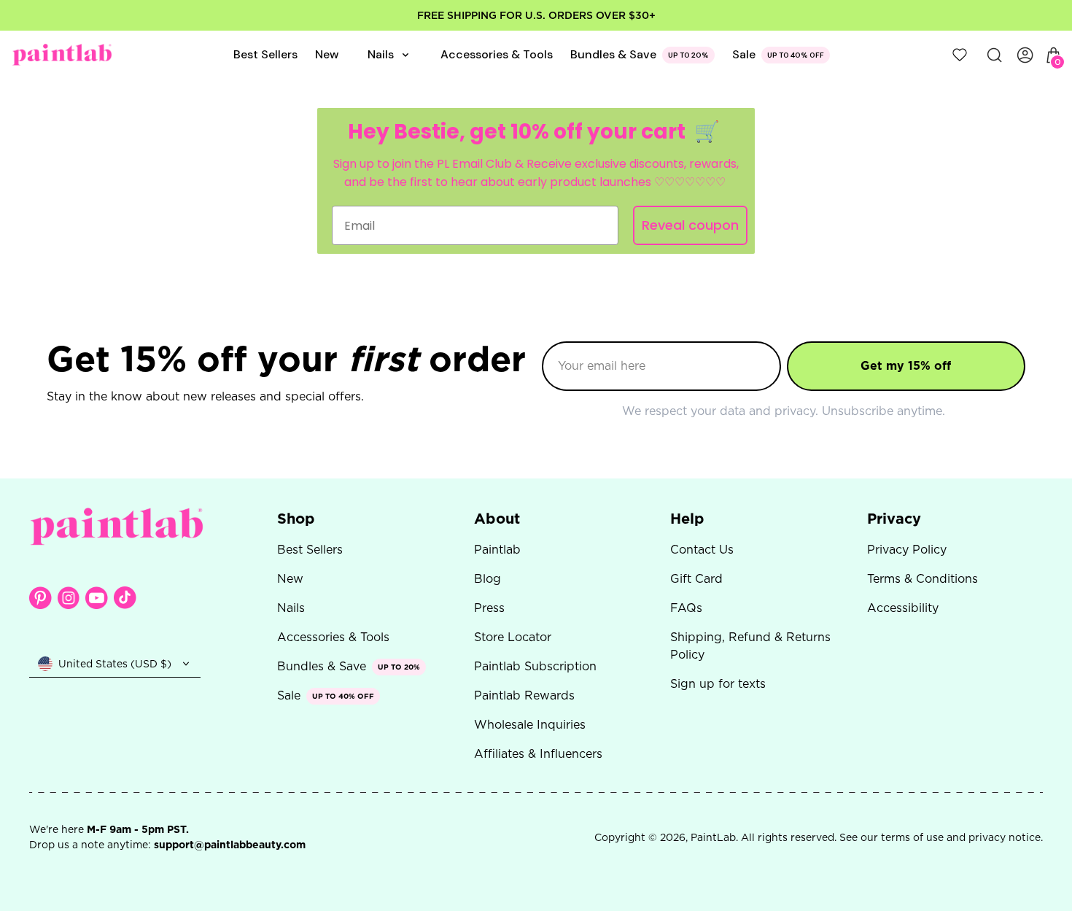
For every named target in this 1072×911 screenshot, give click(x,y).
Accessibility (903, 608)
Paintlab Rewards (524, 695)
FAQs (686, 608)
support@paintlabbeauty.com (230, 844)
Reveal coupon (690, 225)
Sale (744, 54)
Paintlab (497, 550)
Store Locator (512, 637)
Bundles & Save (613, 54)
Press (489, 608)
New (290, 579)
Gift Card (696, 579)
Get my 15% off (906, 366)
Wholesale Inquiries (530, 725)
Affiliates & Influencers (538, 754)
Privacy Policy (907, 550)
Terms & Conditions (922, 579)
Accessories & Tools (333, 637)
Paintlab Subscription (535, 666)
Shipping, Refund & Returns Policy (750, 646)
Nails (291, 608)
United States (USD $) (114, 664)
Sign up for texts (718, 684)
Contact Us (702, 550)
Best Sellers (310, 550)
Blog (487, 579)
